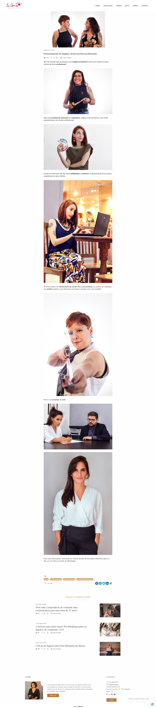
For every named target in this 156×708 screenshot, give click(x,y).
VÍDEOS (119, 6)
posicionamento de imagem (85, 579)
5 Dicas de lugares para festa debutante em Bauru (60, 645)
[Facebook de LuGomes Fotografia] (106, 694)
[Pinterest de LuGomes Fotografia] (112, 694)
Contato (111, 700)
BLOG (127, 6)
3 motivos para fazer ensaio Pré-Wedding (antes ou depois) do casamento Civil (61, 628)
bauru (46, 579)
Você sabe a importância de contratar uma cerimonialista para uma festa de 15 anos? (56, 609)
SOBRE (135, 6)
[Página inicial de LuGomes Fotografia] (19, 6)
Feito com (78, 706)
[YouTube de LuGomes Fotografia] (114, 694)
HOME (97, 6)
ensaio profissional (69, 579)
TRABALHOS (107, 6)
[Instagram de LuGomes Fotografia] (109, 694)
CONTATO (144, 6)
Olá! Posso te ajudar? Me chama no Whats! (139, 698)
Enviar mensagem (113, 684)
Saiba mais (53, 695)
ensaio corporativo (56, 579)
